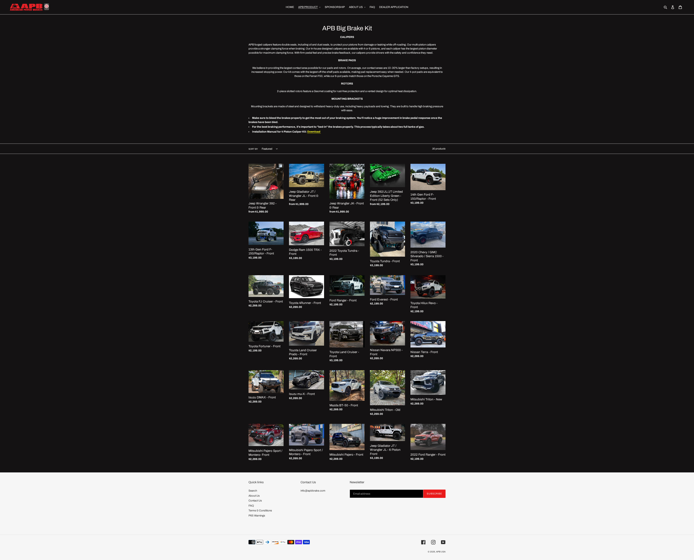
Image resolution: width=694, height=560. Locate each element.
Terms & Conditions (260, 510)
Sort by (253, 149)
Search (253, 490)
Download (314, 131)
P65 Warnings (257, 515)
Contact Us (255, 500)
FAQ (251, 505)
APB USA (440, 551)
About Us (254, 495)
